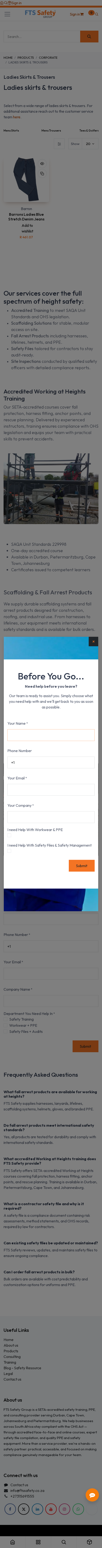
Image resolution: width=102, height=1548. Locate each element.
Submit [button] (81, 865)
